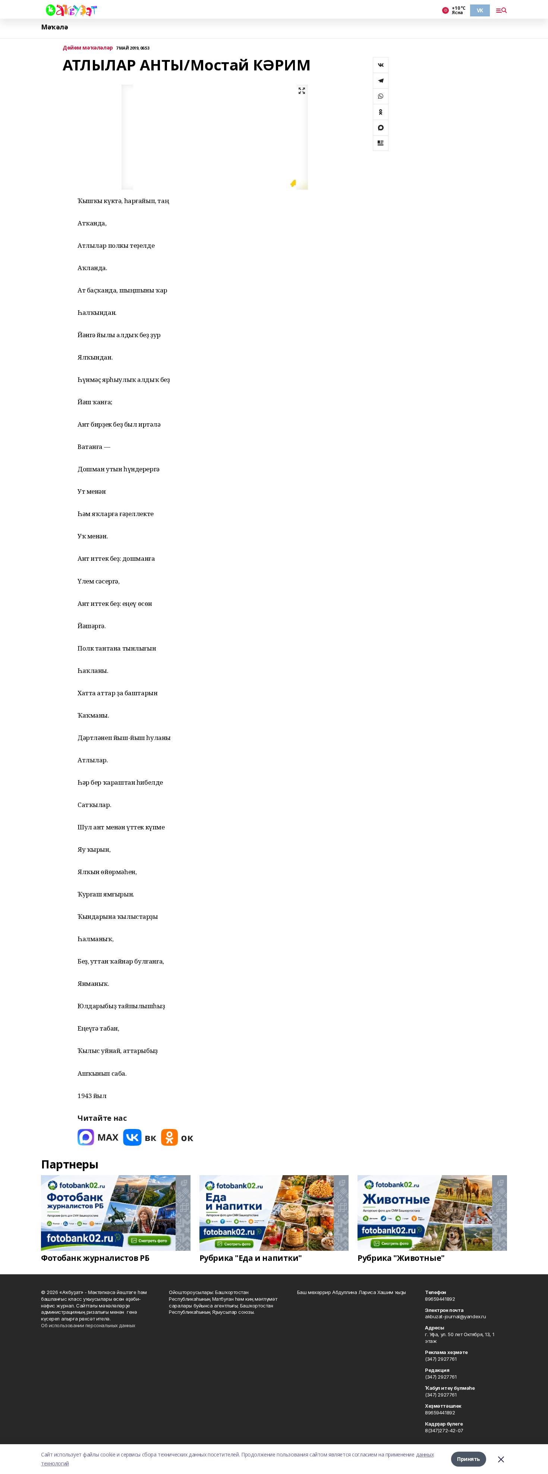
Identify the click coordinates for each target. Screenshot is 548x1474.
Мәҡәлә (54, 27)
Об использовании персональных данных (88, 1325)
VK (480, 10)
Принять (468, 1458)
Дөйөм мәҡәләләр (88, 48)
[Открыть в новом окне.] (98, 1137)
